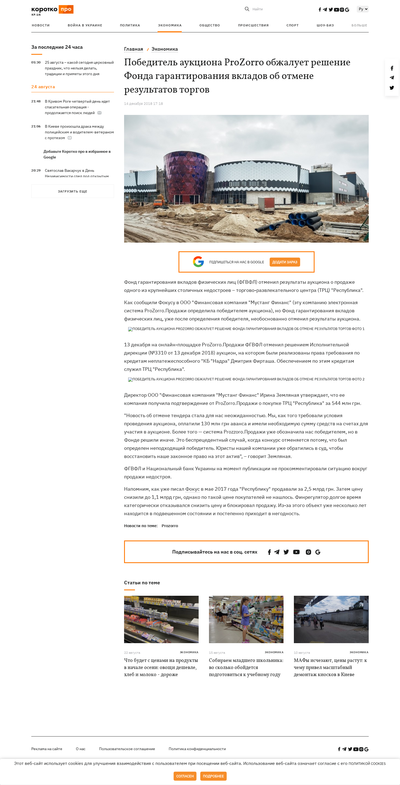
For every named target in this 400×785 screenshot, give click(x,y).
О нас (80, 748)
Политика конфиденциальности (197, 748)
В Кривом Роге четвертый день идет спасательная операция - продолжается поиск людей (77, 107)
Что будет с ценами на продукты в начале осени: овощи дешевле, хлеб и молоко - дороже (161, 667)
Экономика (170, 25)
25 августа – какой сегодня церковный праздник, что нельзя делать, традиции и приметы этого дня (79, 68)
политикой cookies (367, 763)
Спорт (293, 25)
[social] (320, 9)
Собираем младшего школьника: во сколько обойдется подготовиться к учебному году (246, 667)
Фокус (192, 489)
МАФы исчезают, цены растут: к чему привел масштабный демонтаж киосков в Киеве (330, 667)
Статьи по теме (142, 582)
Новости (41, 25)
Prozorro (170, 525)
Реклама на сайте (46, 748)
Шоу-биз (325, 25)
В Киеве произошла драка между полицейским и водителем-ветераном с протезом (79, 132)
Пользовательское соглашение (127, 748)
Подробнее (213, 776)
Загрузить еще (72, 191)
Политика (130, 25)
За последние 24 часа (57, 47)
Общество (209, 25)
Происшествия (253, 25)
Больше (359, 25)
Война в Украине (85, 25)
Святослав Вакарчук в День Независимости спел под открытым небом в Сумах (77, 176)
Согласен (185, 776)
